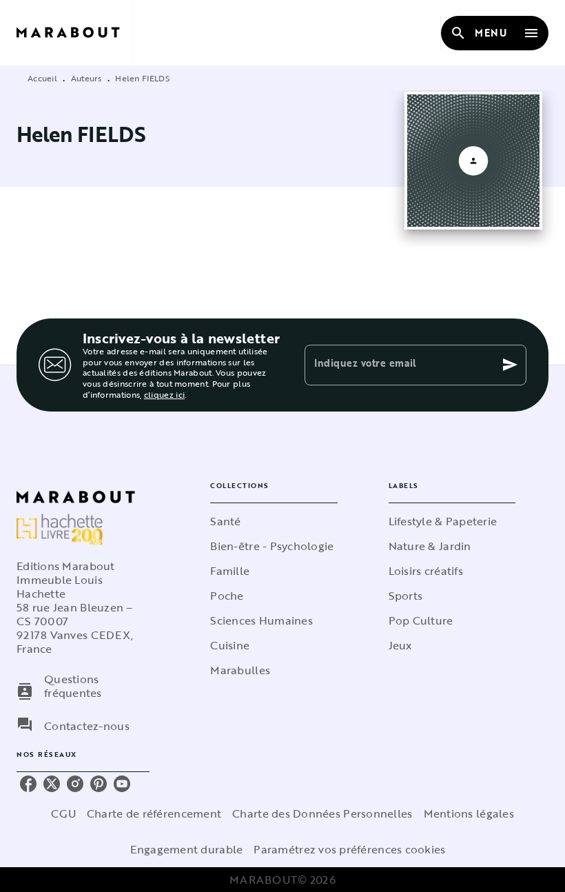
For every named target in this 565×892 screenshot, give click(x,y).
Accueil (42, 78)
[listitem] (28, 783)
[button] (273, 521)
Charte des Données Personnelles (322, 813)
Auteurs (86, 78)
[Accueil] (74, 32)
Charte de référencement (154, 813)
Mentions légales (469, 813)
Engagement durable (186, 849)
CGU (63, 813)
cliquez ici (164, 395)
